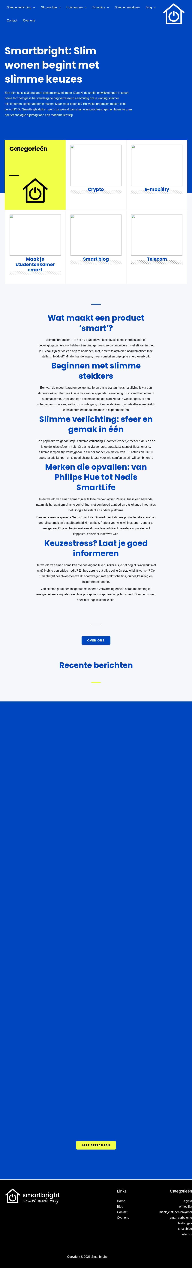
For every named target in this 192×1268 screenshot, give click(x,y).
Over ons (123, 1217)
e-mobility (185, 1206)
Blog (120, 1206)
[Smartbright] (174, 13)
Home (121, 1201)
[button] (33, 7)
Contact (122, 1212)
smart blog (185, 1228)
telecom (187, 1234)
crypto (188, 1201)
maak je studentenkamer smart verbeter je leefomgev (175, 1217)
